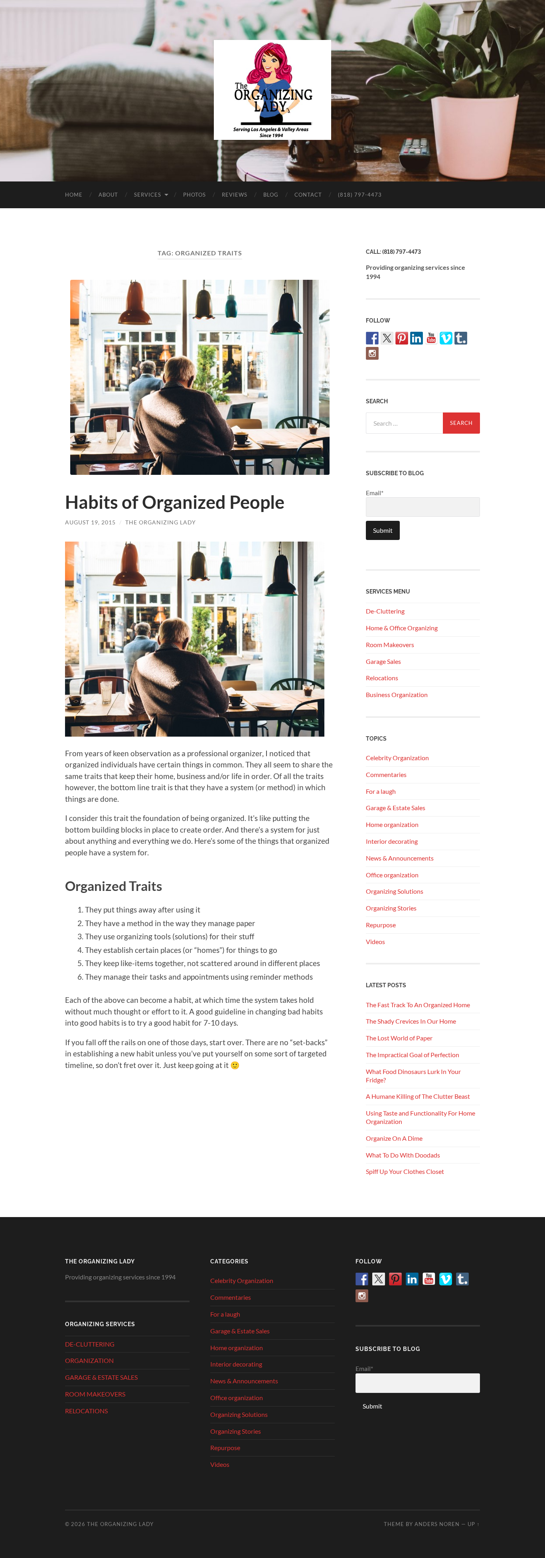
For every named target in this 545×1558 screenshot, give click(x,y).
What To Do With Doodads (403, 1155)
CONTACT (308, 194)
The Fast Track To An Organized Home (418, 1004)
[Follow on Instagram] (372, 353)
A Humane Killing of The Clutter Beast (418, 1096)
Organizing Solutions (394, 891)
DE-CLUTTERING (90, 1344)
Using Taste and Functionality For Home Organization (420, 1117)
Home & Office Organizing (402, 628)
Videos (375, 941)
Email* (374, 492)
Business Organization (397, 694)
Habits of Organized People (174, 502)
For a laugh (381, 791)
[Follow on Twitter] (387, 338)
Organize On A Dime (394, 1138)
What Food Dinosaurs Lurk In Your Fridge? (413, 1076)
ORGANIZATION (89, 1360)
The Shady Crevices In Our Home (411, 1021)
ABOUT (108, 194)
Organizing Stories (391, 908)
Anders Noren (437, 1524)
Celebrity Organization (397, 757)
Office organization (392, 875)
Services (147, 194)
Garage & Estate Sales (395, 807)
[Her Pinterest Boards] (401, 338)
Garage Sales (383, 661)
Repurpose (381, 924)
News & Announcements (400, 858)
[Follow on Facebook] (372, 338)
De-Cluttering (385, 611)
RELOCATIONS (86, 1411)
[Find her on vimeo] (446, 338)
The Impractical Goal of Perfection (412, 1054)
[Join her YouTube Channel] (431, 338)
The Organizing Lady (160, 522)
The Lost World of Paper (399, 1038)
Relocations (382, 677)
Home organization (392, 824)
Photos (194, 194)
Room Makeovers (390, 644)
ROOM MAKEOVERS (95, 1394)
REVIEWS (234, 194)
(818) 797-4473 (360, 194)
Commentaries (386, 774)
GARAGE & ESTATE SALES (101, 1377)
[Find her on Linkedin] (416, 338)
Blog (270, 194)
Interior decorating (392, 841)
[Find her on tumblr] (460, 338)
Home (74, 194)
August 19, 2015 (90, 522)
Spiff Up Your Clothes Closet (405, 1171)
